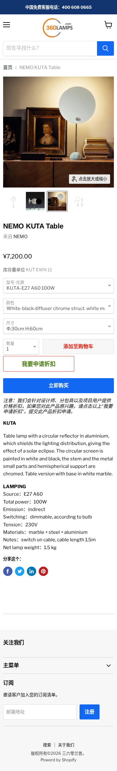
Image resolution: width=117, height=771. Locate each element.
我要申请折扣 (39, 364)
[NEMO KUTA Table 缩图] (13, 201)
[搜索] (105, 48)
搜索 (47, 744)
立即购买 (59, 385)
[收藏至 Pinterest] (43, 571)
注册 (90, 712)
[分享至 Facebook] (7, 571)
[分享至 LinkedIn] (31, 571)
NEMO (20, 236)
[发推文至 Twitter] (19, 571)
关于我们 (66, 744)
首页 (7, 67)
